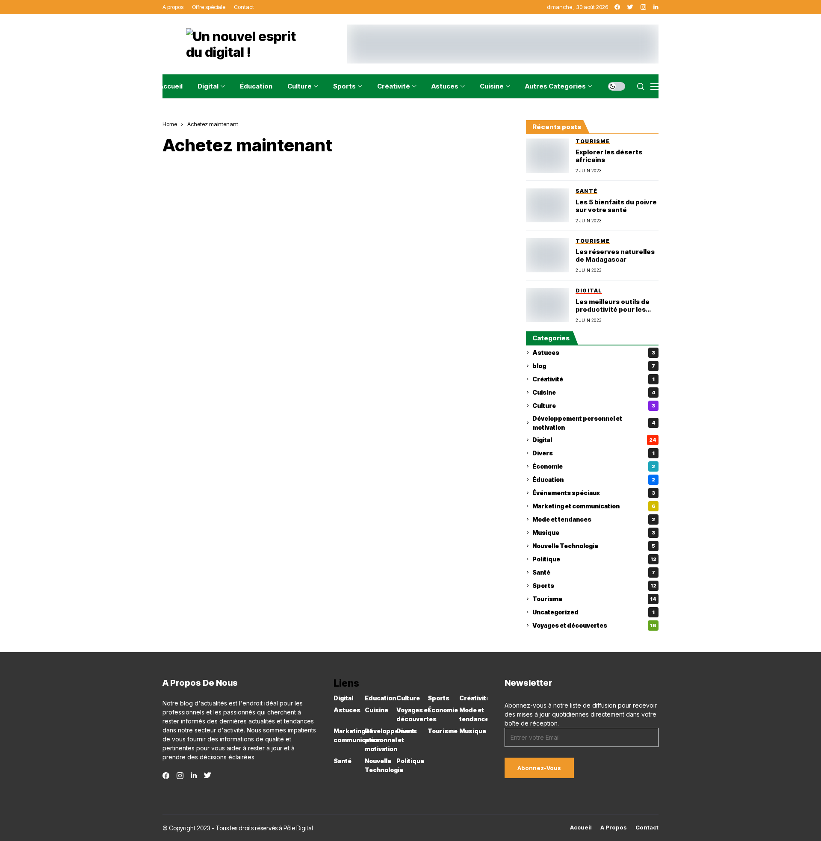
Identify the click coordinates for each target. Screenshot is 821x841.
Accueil (581, 827)
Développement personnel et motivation (594, 423)
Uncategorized (593, 612)
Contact (647, 827)
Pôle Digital (298, 828)
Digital (594, 439)
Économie (593, 466)
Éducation (593, 479)
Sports (594, 585)
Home (169, 124)
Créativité (593, 379)
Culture (593, 405)
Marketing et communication (594, 506)
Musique (593, 532)
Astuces (593, 352)
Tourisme (594, 598)
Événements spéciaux (593, 492)
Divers (593, 453)
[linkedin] (194, 776)
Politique (594, 559)
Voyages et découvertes (594, 625)
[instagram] (180, 775)
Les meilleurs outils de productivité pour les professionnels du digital (617, 305)
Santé (593, 572)
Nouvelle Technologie (593, 545)
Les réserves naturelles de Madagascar (615, 255)
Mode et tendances (593, 519)
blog (593, 365)
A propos (613, 827)
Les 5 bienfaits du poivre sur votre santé (616, 206)
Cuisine (594, 392)
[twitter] (207, 776)
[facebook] (165, 775)
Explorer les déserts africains (609, 156)
